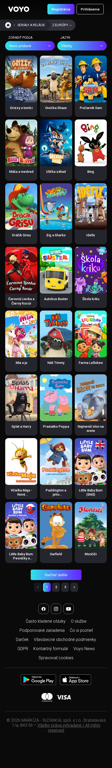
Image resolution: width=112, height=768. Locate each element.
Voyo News (84, 648)
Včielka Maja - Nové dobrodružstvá (21, 494)
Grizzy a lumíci (21, 108)
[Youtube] (68, 609)
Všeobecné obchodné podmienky (65, 639)
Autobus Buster (56, 299)
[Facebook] (43, 609)
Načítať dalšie (56, 575)
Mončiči (91, 554)
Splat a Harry (21, 426)
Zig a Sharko (56, 235)
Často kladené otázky (46, 621)
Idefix (90, 235)
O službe (78, 621)
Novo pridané (20, 46)
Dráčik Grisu (21, 235)
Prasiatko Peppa (56, 426)
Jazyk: (65, 37)
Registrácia (61, 9)
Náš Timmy (55, 363)
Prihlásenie (90, 9)
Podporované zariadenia (42, 630)
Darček (22, 639)
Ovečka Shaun (56, 108)
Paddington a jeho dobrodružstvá (56, 494)
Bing (90, 172)
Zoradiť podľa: (20, 37)
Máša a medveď (21, 172)
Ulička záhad (56, 172)
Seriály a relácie (31, 25)
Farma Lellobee (91, 363)
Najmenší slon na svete (91, 429)
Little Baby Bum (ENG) (90, 492)
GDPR (22, 648)
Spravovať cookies (56, 657)
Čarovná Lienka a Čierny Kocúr (21, 301)
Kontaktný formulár (50, 648)
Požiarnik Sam (91, 108)
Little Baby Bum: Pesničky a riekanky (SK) (21, 558)
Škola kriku (90, 299)
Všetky (66, 46)
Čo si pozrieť (81, 630)
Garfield (56, 554)
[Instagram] (56, 609)
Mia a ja (21, 363)
